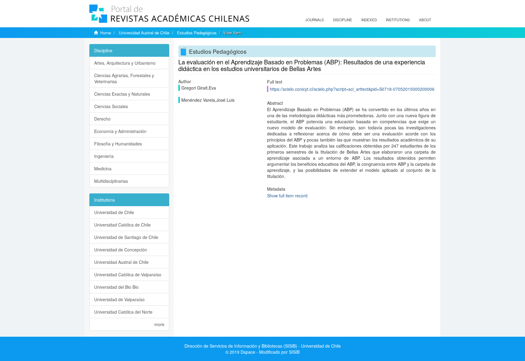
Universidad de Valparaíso (119, 299)
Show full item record (287, 195)
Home (105, 33)
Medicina (103, 168)
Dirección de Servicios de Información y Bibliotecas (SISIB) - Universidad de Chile (262, 346)
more (159, 324)
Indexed (369, 19)
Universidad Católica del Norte (123, 312)
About (425, 19)
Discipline (342, 19)
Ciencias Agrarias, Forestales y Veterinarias (124, 78)
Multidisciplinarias (111, 181)
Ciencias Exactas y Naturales (122, 94)
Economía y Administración (120, 131)
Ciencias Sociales (111, 106)
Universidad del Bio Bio (116, 287)
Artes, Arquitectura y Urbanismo (125, 63)
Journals (314, 19)
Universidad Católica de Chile (122, 225)
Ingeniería (104, 156)
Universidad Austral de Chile (144, 33)
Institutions (398, 19)
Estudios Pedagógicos (197, 33)
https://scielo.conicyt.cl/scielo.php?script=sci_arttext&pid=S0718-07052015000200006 (352, 89)
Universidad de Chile (114, 212)
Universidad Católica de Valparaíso (127, 274)
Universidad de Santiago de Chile (126, 237)
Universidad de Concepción (120, 250)
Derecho (102, 119)
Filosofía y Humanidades (118, 144)
